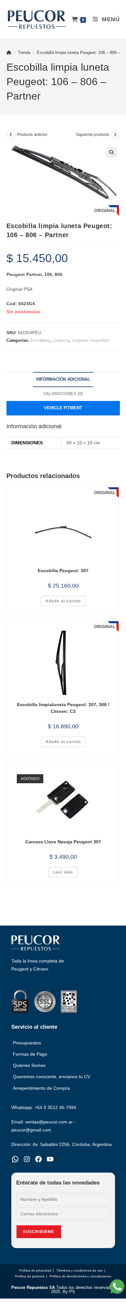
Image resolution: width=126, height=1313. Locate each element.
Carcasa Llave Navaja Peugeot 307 (63, 841)
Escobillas (40, 340)
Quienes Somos (29, 1065)
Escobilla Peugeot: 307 (63, 570)
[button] (111, 152)
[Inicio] (8, 52)
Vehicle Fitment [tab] (63, 408)
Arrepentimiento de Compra (41, 1088)
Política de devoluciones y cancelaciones (80, 1276)
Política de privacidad (35, 1270)
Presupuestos (27, 1042)
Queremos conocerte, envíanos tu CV (51, 1076)
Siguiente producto (92, 134)
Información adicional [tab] (63, 379)
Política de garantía (30, 1276)
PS (72, 1291)
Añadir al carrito (63, 601)
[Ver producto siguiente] (115, 134)
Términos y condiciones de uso (80, 1270)
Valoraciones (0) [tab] (63, 394)
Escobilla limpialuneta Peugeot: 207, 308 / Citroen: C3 (63, 708)
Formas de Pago (30, 1054)
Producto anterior (32, 134)
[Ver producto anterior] (11, 134)
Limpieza (60, 340)
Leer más (63, 872)
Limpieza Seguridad (90, 340)
